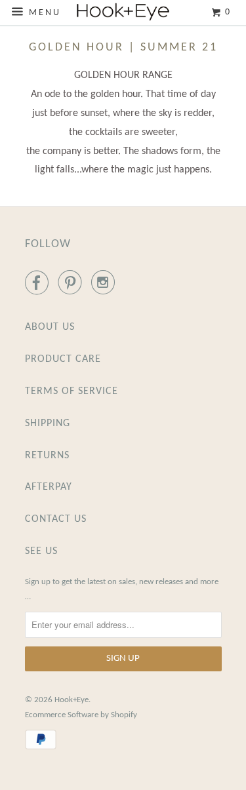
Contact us (56, 519)
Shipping (47, 423)
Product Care (63, 359)
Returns (47, 455)
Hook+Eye (71, 700)
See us (41, 551)
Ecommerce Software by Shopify (81, 715)
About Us (50, 327)
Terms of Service (71, 391)
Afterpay (48, 487)
